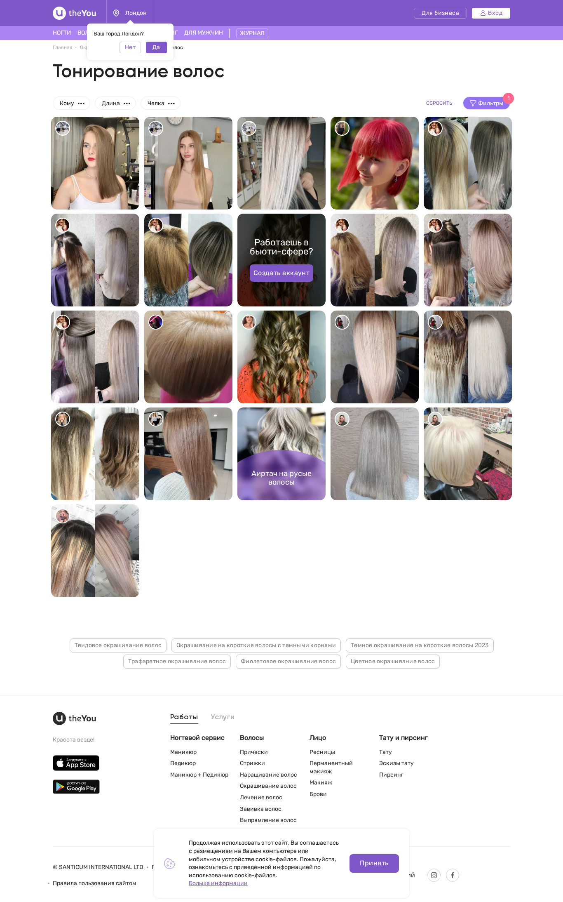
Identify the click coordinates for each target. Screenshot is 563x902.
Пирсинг (391, 774)
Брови (318, 794)
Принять (374, 863)
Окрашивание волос (268, 785)
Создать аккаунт (281, 273)
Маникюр (183, 752)
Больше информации (218, 883)
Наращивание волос (268, 774)
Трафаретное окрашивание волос (177, 661)
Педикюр (183, 763)
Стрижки (252, 763)
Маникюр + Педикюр (199, 774)
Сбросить (439, 103)
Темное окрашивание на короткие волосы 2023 (420, 645)
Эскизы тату (396, 763)
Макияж (321, 782)
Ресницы (322, 752)
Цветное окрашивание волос (393, 661)
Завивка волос (261, 809)
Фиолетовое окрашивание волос (288, 661)
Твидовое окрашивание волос (118, 645)
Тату (385, 752)
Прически (254, 752)
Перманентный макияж (331, 767)
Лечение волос (261, 797)
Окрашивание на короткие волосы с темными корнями (256, 645)
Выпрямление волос (268, 820)
